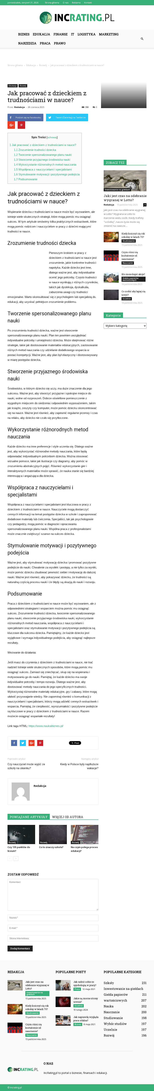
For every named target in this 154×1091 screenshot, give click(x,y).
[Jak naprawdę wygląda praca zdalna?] (63, 1020)
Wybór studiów (115, 1024)
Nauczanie (128, 263)
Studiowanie (129, 241)
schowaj (52, 137)
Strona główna (52, 2)
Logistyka (87, 34)
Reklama (76, 2)
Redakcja (19, 107)
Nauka (108, 1006)
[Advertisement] (77, 56)
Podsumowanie (25, 179)
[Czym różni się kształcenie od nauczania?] (111, 255)
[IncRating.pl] (77, 18)
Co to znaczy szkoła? (51, 847)
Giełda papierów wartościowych (130, 279)
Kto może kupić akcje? (133, 274)
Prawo (60, 43)
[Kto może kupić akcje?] (111, 278)
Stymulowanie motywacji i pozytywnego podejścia (47, 174)
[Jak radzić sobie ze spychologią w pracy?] (63, 985)
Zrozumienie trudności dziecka (35, 149)
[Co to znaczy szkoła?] (53, 834)
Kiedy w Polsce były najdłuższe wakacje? (79, 766)
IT (72, 34)
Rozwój (23, 85)
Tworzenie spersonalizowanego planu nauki (43, 154)
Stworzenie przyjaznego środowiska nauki (42, 159)
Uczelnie (127, 298)
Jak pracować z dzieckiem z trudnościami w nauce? (43, 145)
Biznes (23, 34)
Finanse (61, 34)
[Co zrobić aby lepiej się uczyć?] (111, 295)
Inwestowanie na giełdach (117, 189)
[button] (141, 38)
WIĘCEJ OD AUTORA (67, 817)
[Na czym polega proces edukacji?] (84, 834)
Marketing (109, 34)
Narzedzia (27, 43)
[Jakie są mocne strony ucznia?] (63, 1002)
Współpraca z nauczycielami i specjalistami (43, 169)
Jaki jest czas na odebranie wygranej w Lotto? (125, 198)
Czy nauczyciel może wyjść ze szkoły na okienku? (26, 766)
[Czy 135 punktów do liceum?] (21, 834)
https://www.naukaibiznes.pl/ (46, 726)
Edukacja (41, 34)
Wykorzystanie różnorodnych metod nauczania (45, 164)
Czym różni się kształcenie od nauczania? (130, 255)
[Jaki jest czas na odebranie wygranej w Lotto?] (125, 180)
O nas (65, 2)
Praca (45, 43)
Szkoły (109, 983)
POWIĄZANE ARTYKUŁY (29, 817)
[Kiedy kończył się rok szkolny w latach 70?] (111, 237)
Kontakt (88, 2)
